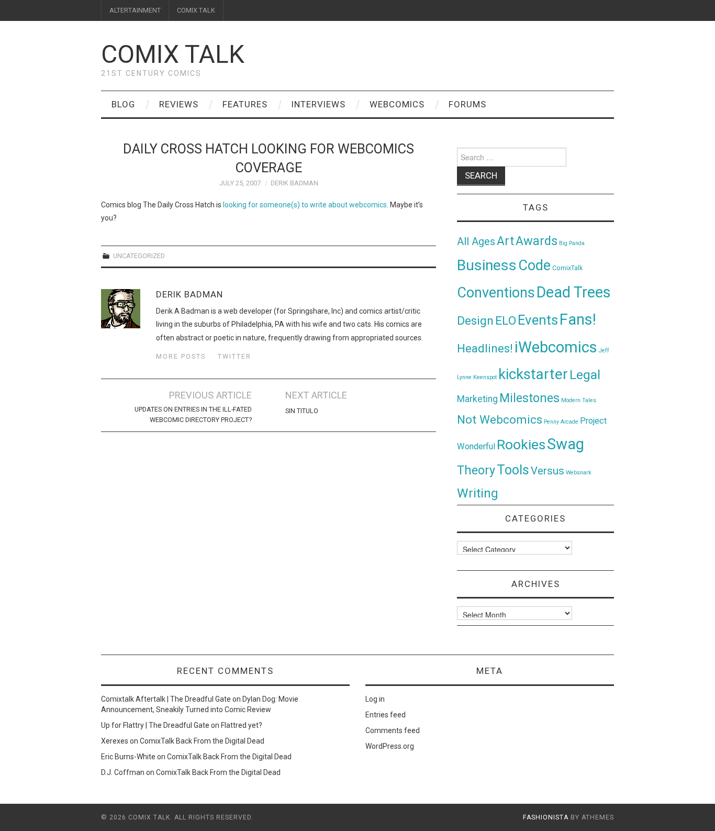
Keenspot (485, 377)
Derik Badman (294, 183)
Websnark (578, 472)
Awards (536, 241)
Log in (375, 699)
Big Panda (572, 243)
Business (487, 265)
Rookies (521, 444)
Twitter (234, 356)
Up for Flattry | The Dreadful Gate (155, 725)
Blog (123, 104)
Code (534, 265)
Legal (584, 374)
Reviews (178, 104)
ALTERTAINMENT (135, 10)
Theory (476, 470)
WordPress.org (389, 746)
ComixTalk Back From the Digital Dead (202, 741)
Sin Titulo (301, 411)
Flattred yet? (241, 725)
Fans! (578, 319)
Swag (565, 444)
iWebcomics (556, 347)
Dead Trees (574, 292)
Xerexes (114, 741)
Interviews (318, 104)
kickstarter (533, 374)
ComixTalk (567, 268)
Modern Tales (578, 400)
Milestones (529, 398)
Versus (547, 470)
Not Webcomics (499, 420)
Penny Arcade (561, 421)
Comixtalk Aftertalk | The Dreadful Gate (166, 699)
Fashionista (545, 817)
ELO (505, 321)
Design (475, 321)
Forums (467, 104)
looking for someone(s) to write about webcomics (305, 205)
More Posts (181, 356)
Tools (513, 470)
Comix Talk (172, 54)
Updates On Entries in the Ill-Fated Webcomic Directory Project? (193, 414)
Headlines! (485, 348)
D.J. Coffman (122, 772)
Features (244, 104)
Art (505, 241)
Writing (477, 493)
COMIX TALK (196, 10)
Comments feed (392, 730)
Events (538, 320)
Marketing (477, 399)
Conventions (496, 292)
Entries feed (385, 715)
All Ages (476, 242)
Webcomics (397, 104)
